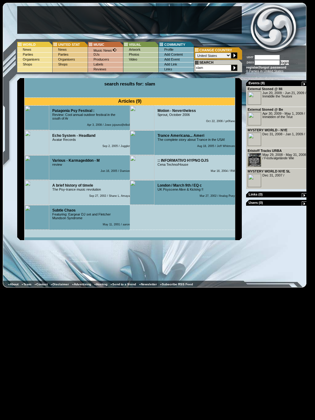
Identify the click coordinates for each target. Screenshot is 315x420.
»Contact (41, 284)
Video (133, 59)
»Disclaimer (60, 284)
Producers (101, 59)
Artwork (135, 49)
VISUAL (135, 44)
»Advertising (81, 284)
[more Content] (304, 85)
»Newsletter (148, 284)
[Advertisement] (129, 20)
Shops (27, 64)
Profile (168, 49)
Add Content (173, 54)
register (252, 67)
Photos (134, 54)
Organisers (31, 59)
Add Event (172, 59)
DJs (97, 54)
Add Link (170, 64)
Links (168, 69)
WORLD (29, 44)
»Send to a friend (123, 284)
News (27, 49)
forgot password (272, 67)
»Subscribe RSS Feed (176, 284)
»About (13, 284)
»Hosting (100, 284)
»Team (26, 284)
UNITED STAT (69, 44)
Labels (98, 64)
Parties (28, 54)
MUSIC (99, 44)
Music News (103, 50)
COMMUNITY (174, 44)
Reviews (100, 69)
